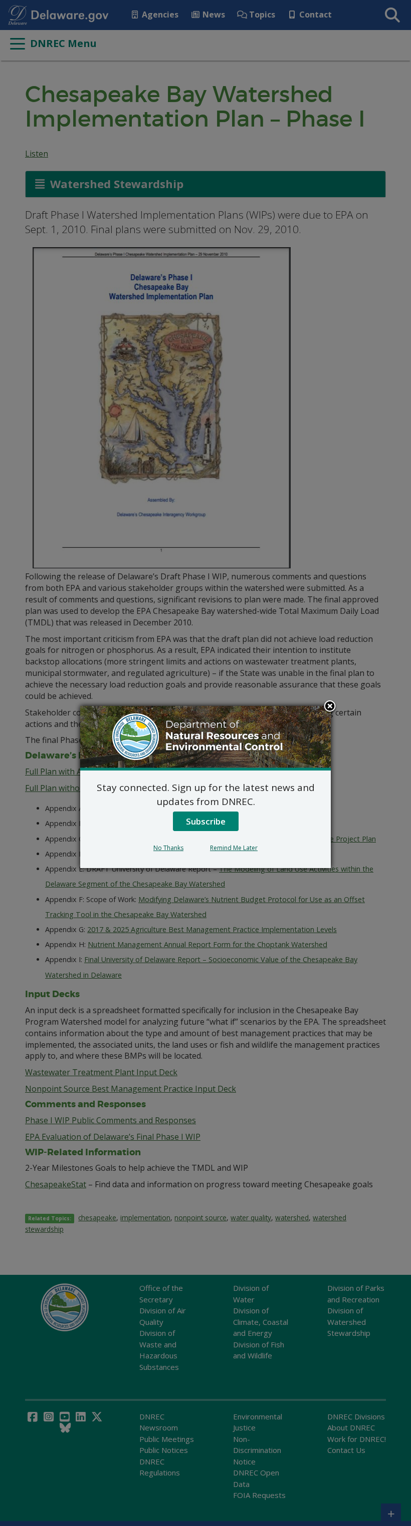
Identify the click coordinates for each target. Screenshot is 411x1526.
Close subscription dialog (329, 706)
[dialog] (205, 787)
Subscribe (206, 821)
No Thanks (168, 848)
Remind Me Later (234, 848)
